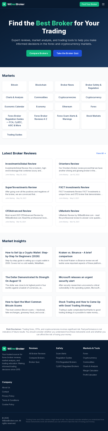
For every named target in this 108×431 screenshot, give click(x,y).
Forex (85, 353)
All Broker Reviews (37, 353)
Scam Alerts (61, 353)
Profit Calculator (90, 375)
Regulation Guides (64, 358)
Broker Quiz (34, 362)
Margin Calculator (90, 370)
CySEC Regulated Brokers (67, 366)
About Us (6, 387)
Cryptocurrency (90, 358)
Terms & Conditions (10, 400)
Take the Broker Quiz (67, 53)
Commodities (88, 362)
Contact (5, 392)
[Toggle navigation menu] (103, 4)
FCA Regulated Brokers (66, 362)
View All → (101, 153)
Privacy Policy (8, 396)
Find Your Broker (89, 4)
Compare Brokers (39, 53)
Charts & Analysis (90, 366)
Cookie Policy (8, 404)
